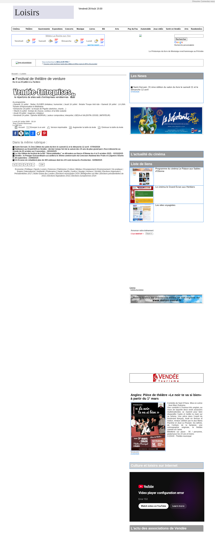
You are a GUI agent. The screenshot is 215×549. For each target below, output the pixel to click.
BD (103, 29)
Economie (19, 169)
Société (98, 171)
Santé (60, 171)
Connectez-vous (208, 1)
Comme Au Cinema (136, 290)
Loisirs (27, 12)
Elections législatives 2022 (58, 176)
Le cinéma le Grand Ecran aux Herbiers (175, 187)
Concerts (69, 29)
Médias (79, 169)
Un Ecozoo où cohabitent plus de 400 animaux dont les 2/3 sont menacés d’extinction (52, 160)
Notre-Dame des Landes (44, 174)
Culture (71, 169)
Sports (37, 169)
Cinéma (16, 29)
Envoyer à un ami (37, 127)
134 (41, 165)
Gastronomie (44, 29)
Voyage (81, 171)
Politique (29, 169)
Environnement (103, 169)
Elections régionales (111, 171)
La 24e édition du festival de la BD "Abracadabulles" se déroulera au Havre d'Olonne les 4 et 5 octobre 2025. (63, 153)
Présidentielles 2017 (23, 174)
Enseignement (89, 169)
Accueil (14, 74)
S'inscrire (196, 1)
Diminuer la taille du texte (112, 127)
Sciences (52, 169)
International (30, 171)
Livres (92, 29)
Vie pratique (117, 169)
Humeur (90, 171)
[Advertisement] (166, 142)
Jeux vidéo (158, 29)
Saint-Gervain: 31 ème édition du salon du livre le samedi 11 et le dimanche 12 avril (51, 147)
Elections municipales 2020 (68, 174)
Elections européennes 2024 (84, 176)
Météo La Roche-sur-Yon (58, 35)
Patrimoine (62, 169)
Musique (80, 29)
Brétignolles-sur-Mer (90, 174)
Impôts (67, 171)
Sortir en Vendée (173, 29)
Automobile (146, 29)
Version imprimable (58, 127)
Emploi (20, 171)
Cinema (132, 288)
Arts (117, 29)
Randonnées (196, 29)
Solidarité (41, 171)
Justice (74, 171)
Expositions (57, 29)
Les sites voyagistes (165, 205)
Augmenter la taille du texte (84, 127)
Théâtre (28, 29)
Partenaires (51, 171)
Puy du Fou (133, 29)
